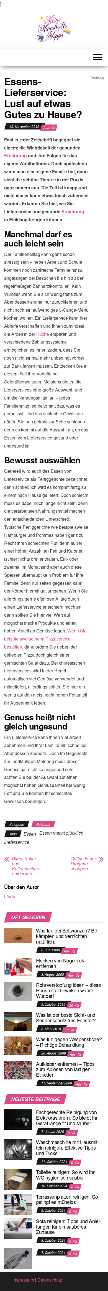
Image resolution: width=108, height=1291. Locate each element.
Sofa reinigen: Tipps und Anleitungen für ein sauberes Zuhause (68, 1226)
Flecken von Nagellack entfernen (60, 963)
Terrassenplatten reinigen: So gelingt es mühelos (67, 1199)
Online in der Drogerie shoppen (83, 863)
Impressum (23, 1280)
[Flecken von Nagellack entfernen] (18, 966)
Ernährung (15, 155)
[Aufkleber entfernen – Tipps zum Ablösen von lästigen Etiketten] (18, 1069)
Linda (9, 896)
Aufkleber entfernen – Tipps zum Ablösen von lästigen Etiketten (65, 1069)
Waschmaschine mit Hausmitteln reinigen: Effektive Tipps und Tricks (67, 1147)
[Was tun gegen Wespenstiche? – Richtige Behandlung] (18, 1045)
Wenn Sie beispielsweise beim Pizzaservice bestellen (45, 638)
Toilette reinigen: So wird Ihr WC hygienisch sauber (65, 1174)
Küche (42, 334)
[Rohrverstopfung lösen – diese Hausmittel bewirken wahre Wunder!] (18, 991)
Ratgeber (43, 824)
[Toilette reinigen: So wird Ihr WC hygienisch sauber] (18, 1179)
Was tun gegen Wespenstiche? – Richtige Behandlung (69, 1041)
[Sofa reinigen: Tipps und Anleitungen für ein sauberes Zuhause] (18, 1228)
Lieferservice (16, 842)
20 (71, 1005)
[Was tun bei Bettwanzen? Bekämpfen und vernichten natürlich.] (18, 935)
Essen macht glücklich (61, 833)
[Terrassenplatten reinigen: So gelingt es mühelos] (18, 1203)
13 (67, 1029)
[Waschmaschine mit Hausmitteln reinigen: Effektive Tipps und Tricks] (18, 1149)
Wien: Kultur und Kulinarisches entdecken (25, 866)
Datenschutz (49, 1280)
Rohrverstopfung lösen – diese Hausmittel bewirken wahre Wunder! (68, 990)
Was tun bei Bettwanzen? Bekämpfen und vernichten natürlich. (67, 936)
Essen (30, 834)
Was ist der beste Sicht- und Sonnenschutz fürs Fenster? (66, 1017)
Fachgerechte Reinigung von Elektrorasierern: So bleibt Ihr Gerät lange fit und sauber (66, 1117)
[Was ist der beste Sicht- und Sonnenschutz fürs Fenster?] (18, 1021)
